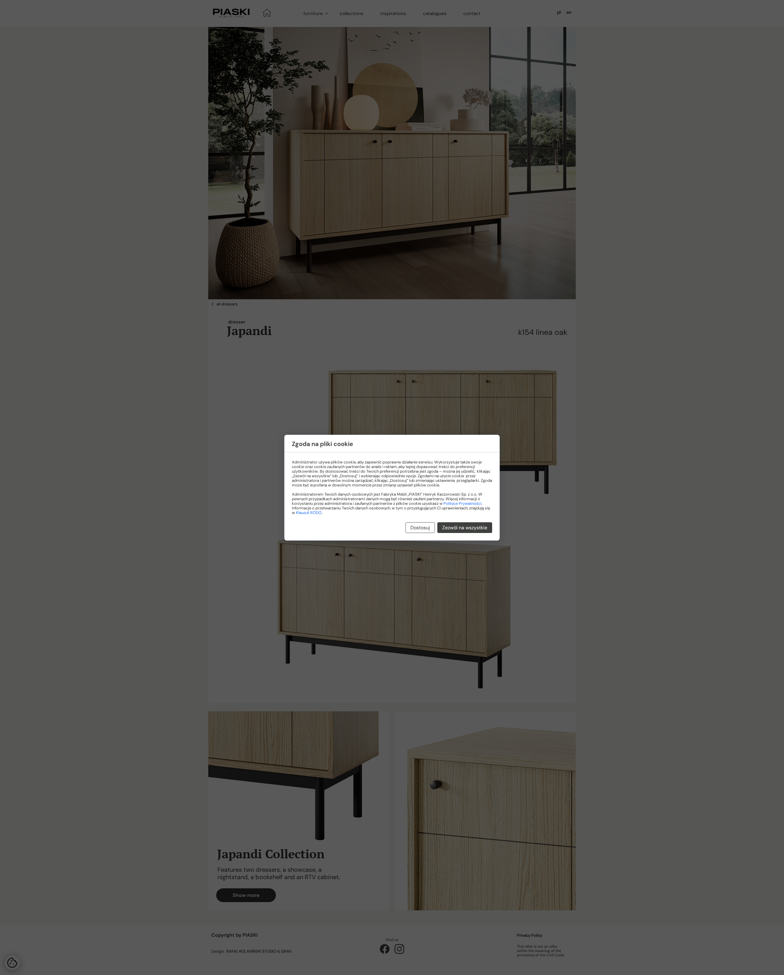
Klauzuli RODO (309, 512)
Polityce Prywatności (462, 503)
